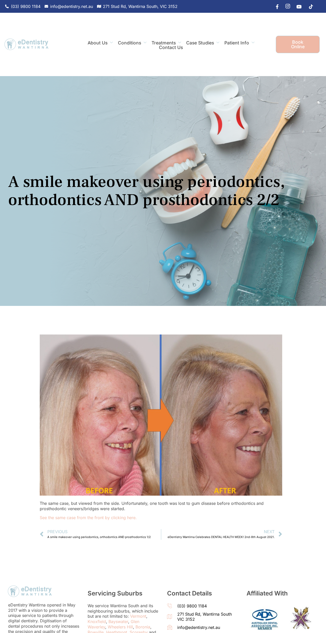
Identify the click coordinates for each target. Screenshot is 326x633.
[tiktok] (309, 6)
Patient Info (236, 43)
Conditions (129, 43)
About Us (97, 43)
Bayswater (118, 621)
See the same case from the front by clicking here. (88, 517)
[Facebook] (275, 6)
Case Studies (200, 43)
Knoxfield (97, 621)
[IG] (286, 6)
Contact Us (171, 47)
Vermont (138, 616)
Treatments (164, 43)
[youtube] (298, 6)
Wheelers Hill (120, 626)
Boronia (142, 626)
